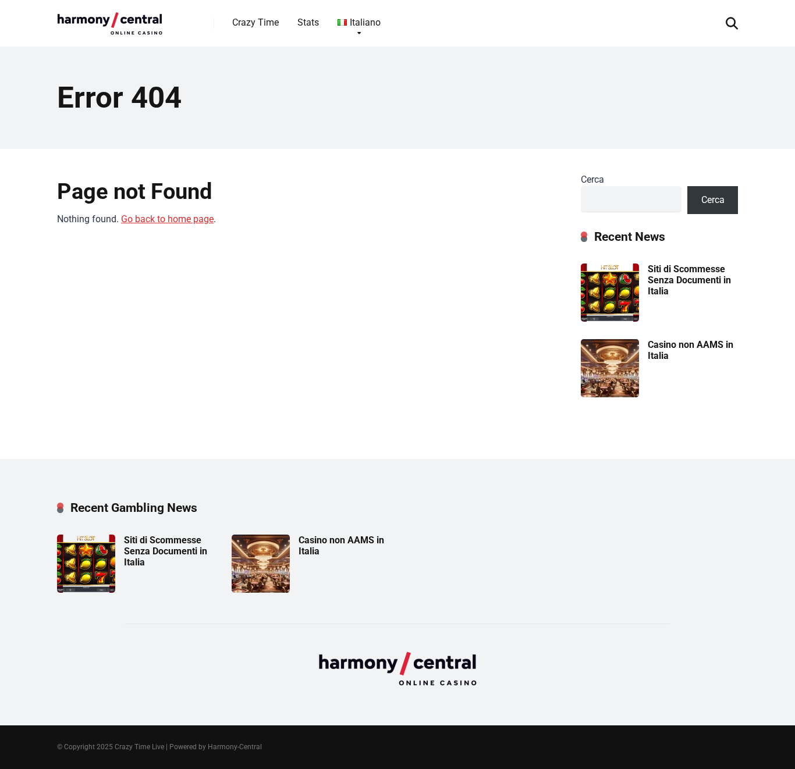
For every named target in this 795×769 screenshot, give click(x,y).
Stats (308, 22)
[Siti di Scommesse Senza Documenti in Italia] (610, 318)
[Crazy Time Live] (109, 19)
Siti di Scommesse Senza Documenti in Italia (689, 280)
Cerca (592, 179)
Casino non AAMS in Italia (690, 350)
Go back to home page (167, 219)
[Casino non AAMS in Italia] (610, 394)
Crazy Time (255, 22)
